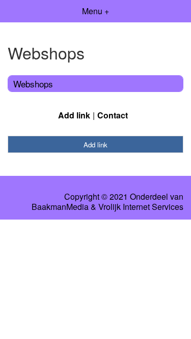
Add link (74, 115)
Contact (112, 115)
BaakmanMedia (60, 207)
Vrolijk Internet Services (140, 207)
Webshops (33, 83)
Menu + (95, 11)
